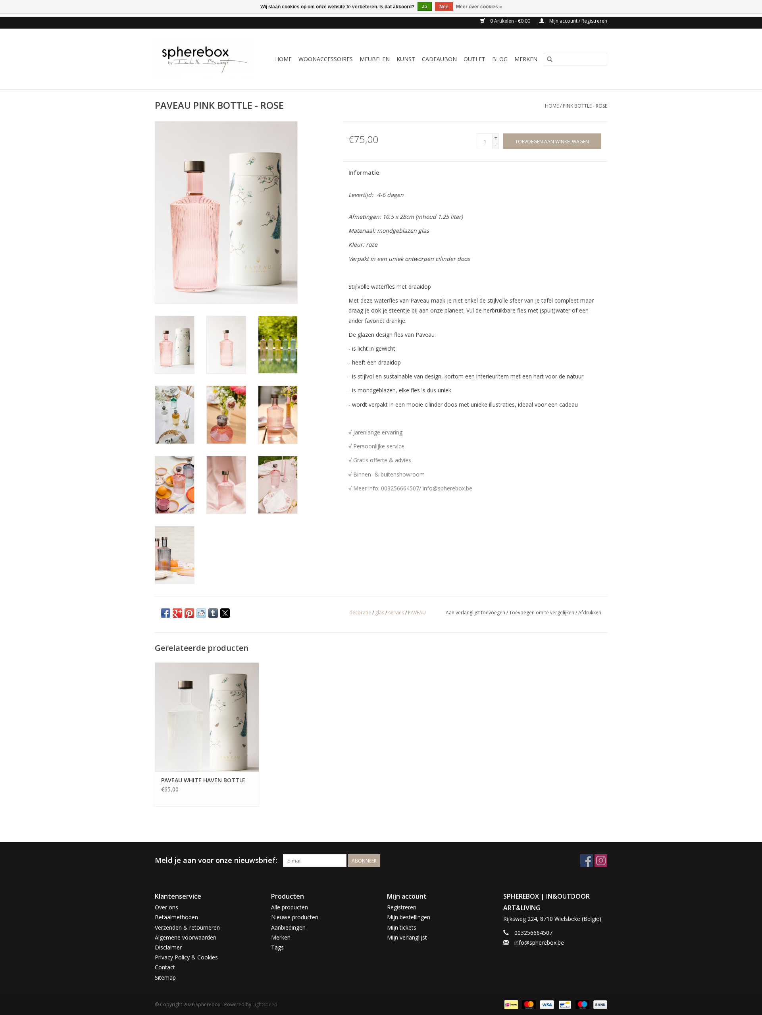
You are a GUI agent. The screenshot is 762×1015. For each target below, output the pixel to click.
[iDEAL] (510, 1004)
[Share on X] (225, 613)
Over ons (166, 907)
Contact (165, 967)
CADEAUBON (439, 59)
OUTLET (474, 59)
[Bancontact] (564, 1004)
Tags (277, 947)
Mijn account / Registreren (577, 20)
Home (283, 59)
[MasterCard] (528, 1004)
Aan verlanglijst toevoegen (476, 612)
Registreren (401, 907)
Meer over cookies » (479, 7)
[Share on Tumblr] (213, 613)
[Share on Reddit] (201, 613)
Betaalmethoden (176, 917)
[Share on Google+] (177, 613)
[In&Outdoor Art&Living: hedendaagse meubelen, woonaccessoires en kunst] (206, 59)
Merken (525, 59)
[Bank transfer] (599, 1004)
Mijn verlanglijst (407, 937)
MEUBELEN (375, 59)
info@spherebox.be (447, 488)
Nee (443, 7)
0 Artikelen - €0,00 (510, 20)
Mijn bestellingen (408, 917)
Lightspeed (264, 1004)
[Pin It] (189, 613)
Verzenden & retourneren (187, 927)
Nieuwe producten (294, 917)
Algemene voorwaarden (185, 937)
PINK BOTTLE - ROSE (585, 105)
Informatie (363, 172)
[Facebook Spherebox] (586, 860)
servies (396, 612)
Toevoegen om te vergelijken (542, 612)
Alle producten (289, 907)
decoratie (360, 612)
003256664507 (400, 488)
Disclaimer (168, 947)
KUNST (405, 59)
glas (379, 612)
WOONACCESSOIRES (325, 59)
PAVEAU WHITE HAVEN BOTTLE (203, 780)
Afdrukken (589, 612)
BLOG (500, 59)
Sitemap (165, 977)
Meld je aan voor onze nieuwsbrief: (216, 860)
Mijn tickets (401, 927)
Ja (424, 7)
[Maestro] (582, 1004)
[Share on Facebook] (165, 613)
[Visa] (546, 1004)
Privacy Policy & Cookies (186, 957)
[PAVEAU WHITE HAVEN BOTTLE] (207, 717)
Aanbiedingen (288, 927)
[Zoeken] (550, 59)
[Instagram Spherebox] (601, 860)
